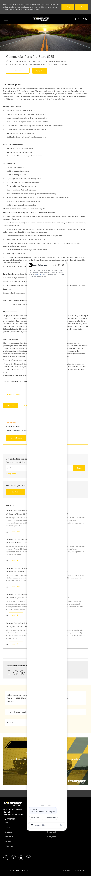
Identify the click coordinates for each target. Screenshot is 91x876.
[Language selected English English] (77, 19)
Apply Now (17, 531)
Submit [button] (79, 468)
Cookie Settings (29, 9)
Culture (7, 827)
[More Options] (31, 825)
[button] (39, 71)
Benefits (8, 841)
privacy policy (40, 274)
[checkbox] (18, 71)
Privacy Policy (67, 870)
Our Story (8, 832)
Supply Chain (51, 837)
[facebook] (5, 857)
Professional (51, 832)
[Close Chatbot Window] (62, 265)
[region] (47, 545)
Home (7, 823)
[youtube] (28, 857)
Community (9, 837)
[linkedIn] (13, 857)
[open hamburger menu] (5, 19)
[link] (11, 474)
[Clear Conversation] (54, 264)
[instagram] (21, 857)
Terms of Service (81, 870)
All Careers (9, 846)
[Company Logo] (41, 19)
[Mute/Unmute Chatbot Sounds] (58, 265)
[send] (61, 825)
